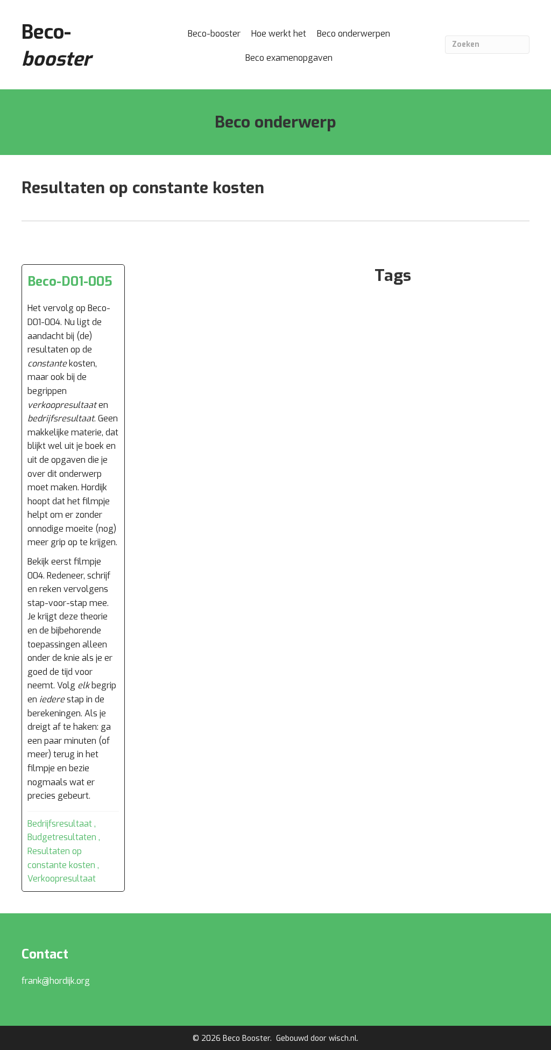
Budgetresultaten (61, 837)
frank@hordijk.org (56, 980)
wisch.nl (343, 1038)
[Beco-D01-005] (73, 578)
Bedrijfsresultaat (59, 823)
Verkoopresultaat (61, 878)
